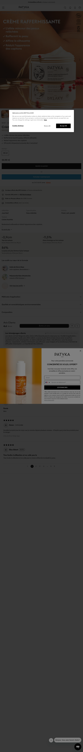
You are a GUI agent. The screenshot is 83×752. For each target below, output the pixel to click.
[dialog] (41, 121)
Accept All (63, 125)
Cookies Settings (18, 125)
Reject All (47, 125)
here (45, 119)
